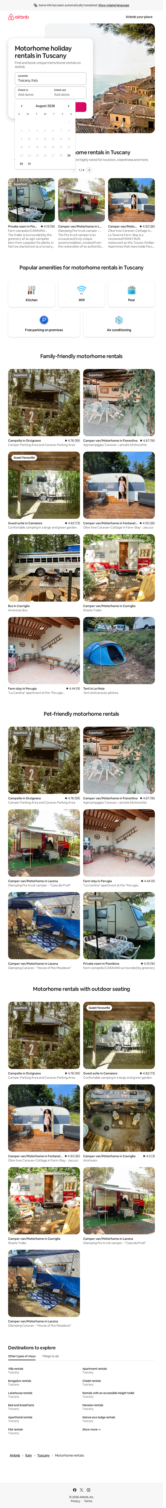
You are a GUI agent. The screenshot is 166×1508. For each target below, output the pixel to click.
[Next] (89, 170)
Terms (88, 1501)
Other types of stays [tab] (22, 1356)
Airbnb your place (139, 17)
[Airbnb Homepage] (18, 17)
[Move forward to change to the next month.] (68, 106)
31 (29, 164)
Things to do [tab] (50, 1356)
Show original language (113, 5)
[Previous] (74, 170)
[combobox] (50, 80)
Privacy (75, 1501)
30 (21, 164)
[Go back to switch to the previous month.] (22, 106)
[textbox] (32, 94)
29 (68, 155)
